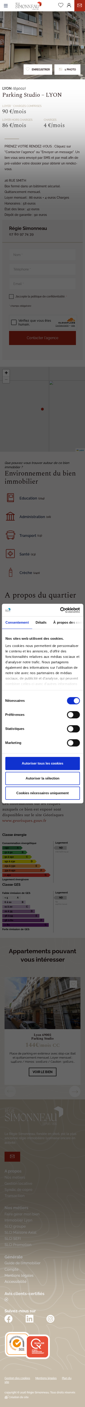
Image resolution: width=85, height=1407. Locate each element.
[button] (42, 409)
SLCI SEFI (13, 1238)
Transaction (14, 1196)
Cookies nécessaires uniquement (42, 793)
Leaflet (81, 450)
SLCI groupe (15, 1226)
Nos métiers (15, 1177)
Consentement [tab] (17, 622)
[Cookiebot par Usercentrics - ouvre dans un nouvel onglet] (60, 610)
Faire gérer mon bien (22, 1214)
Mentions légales (19, 1275)
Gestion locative (18, 1183)
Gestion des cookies (17, 1378)
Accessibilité (15, 1281)
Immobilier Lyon (18, 1220)
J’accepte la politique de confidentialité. (41, 297)
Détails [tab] (40, 622)
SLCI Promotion (18, 1245)
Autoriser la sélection (42, 778)
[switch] (73, 714)
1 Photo (70, 69)
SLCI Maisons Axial (20, 1232)
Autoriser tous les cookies (42, 763)
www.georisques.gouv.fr (24, 821)
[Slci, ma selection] (61, 6)
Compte (11, 1269)
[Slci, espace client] (69, 5)
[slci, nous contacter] (79, 5)
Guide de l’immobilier (23, 1263)
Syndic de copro (18, 1189)
